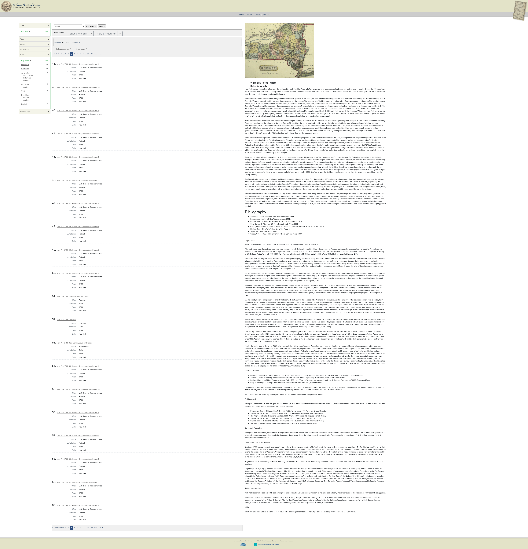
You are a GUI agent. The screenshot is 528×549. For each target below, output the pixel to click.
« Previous (57, 42)
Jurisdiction (24, 49)
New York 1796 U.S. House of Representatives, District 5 (78, 180)
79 (88, 54)
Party (22, 54)
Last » (101, 54)
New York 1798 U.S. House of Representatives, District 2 (78, 413)
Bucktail (24, 104)
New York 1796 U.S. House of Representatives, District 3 (78, 134)
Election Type (25, 111)
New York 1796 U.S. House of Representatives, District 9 (78, 273)
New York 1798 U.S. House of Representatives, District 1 (78, 366)
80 (92, 54)
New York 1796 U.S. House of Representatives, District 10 (78, 87)
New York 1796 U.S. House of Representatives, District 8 (78, 250)
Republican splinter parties (25, 97)
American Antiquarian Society (243, 541)
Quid (23, 91)
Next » (77, 42)
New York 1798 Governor (66, 320)
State (22, 25)
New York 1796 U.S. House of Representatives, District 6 (78, 204)
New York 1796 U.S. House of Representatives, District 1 (78, 64)
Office (22, 44)
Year (22, 39)
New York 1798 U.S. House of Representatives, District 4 (78, 459)
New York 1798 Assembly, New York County (73, 296)
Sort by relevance (62, 49)
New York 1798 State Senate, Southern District (74, 343)
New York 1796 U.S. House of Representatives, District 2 (78, 111)
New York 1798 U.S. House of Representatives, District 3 (78, 436)
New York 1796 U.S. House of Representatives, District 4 (78, 157)
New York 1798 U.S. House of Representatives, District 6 (78, 506)
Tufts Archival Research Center (266, 541)
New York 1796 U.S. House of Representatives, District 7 (78, 227)
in (83, 26)
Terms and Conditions (287, 541)
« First (54, 54)
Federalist (25, 65)
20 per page (80, 49)
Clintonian (25, 69)
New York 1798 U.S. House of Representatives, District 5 (78, 482)
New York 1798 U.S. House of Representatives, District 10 (78, 389)
